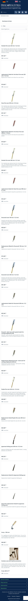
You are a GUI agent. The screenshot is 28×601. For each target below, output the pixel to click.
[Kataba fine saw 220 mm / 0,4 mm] (14, 39)
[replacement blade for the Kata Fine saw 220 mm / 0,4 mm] (14, 67)
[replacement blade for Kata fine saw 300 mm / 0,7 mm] (14, 182)
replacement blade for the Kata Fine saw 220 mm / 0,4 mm (13, 75)
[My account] (22, 12)
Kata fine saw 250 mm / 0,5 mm (9, 103)
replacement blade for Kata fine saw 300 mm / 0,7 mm (13, 189)
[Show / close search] (15, 12)
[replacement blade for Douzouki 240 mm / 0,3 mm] (14, 296)
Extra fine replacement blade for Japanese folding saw (12, 504)
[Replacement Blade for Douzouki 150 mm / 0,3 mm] (14, 239)
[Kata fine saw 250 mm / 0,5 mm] (14, 96)
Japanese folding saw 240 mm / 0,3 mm (11, 446)
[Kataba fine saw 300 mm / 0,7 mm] (14, 153)
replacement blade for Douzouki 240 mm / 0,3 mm (13, 304)
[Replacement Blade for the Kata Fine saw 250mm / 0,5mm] (14, 124)
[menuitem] (3, 12)
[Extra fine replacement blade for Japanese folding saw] (14, 496)
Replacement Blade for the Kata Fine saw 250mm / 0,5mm (12, 132)
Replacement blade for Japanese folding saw (13, 475)
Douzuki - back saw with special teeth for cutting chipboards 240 (12, 332)
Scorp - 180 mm (5, 532)
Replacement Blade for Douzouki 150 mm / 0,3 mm (13, 246)
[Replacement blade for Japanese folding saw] (14, 468)
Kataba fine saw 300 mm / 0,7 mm (10, 160)
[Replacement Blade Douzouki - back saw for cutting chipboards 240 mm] (14, 353)
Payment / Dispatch (16, 596)
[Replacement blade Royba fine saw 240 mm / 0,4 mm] (14, 411)
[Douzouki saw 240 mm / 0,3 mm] (14, 268)
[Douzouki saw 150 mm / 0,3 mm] (14, 210)
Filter (4, 26)
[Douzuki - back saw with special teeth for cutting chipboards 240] (14, 325)
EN (20, 2)
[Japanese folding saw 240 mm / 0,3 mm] (14, 439)
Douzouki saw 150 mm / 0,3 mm (10, 217)
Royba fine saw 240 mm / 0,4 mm (10, 389)
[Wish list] (19, 12)
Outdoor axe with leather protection (11, 561)
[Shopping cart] (25, 12)
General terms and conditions (14, 598)
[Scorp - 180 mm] (14, 525)
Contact (8, 596)
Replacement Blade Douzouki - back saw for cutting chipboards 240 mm (13, 361)
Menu (5, 12)
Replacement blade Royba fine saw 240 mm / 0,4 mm (13, 418)
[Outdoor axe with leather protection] (14, 554)
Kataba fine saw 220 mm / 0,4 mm (10, 46)
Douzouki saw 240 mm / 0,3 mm (10, 275)
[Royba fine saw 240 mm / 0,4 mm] (14, 382)
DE (7, 2)
